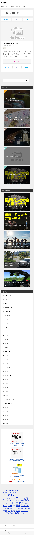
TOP (6, 525)
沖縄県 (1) (6, 379)
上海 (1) (5, 339)
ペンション (8, 498)
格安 (10, 505)
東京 (5, 505)
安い (12, 503)
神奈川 (22, 508)
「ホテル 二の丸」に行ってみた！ (15, 137)
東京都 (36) (6, 367)
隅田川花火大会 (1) (10, 403)
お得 (13, 490)
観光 (12, 511)
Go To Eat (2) (7, 295)
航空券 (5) (6, 391)
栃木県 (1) (6, 371)
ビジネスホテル (12, 495)
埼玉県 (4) (6, 355)
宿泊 (20, 503)
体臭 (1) (5, 343)
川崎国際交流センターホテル (14, 156)
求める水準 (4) (7, 375)
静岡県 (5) (6, 415)
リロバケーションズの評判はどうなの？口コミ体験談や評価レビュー (17, 118)
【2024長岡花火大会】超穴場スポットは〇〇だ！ (17, 175)
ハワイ (14, 493)
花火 (9, 511)
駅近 (17, 513)
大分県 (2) (6, 359)
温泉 (8, 508)
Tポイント (5, 490)
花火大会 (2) (6, 395)
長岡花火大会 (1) (9, 399)
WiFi (10, 490)
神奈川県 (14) (7, 383)
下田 (16, 500)
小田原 (25, 503)
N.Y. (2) (5, 299)
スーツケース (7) (8, 327)
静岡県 (4, 513)
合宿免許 (24, 500)
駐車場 (22, 513)
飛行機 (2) (6, 423)
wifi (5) (5, 303)
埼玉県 (4, 503)
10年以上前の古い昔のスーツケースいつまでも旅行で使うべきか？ (17, 99)
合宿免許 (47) (7, 351)
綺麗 (5, 511)
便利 (18, 500)
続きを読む (17, 61)
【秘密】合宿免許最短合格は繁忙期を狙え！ (17, 246)
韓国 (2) (5, 419)
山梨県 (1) (6, 363)
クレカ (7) (6, 319)
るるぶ (25, 490)
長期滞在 (18, 511)
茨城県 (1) (6, 407)
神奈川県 (27, 508)
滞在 (11, 508)
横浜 (14, 506)
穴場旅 (4, 2)
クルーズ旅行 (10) (8, 315)
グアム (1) (6, 323)
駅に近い (10, 513)
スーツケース (7, 493)
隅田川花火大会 (24, 511)
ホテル (17, 498)
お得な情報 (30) (7, 307)
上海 (4, 48)
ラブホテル (8, 500)
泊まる (25, 505)
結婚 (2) (5, 387)
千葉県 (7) (6, 347)
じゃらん (18, 490)
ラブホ (25, 498)
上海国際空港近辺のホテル (11, 43)
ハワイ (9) (6, 335)
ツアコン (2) (6, 331)
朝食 (28, 503)
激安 (14, 508)
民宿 (18, 505)
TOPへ (25, 533)
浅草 (4, 508)
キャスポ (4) (6, 311)
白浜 (19, 508)
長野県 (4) (6, 411)
